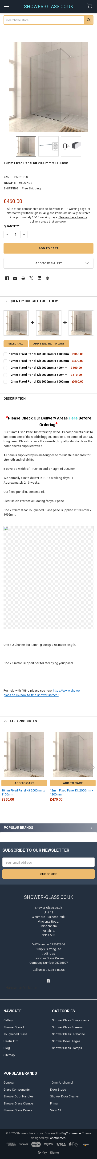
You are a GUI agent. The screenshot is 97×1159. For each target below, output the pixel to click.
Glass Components (17, 1089)
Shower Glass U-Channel (68, 1034)
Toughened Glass (15, 1034)
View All (55, 1110)
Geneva (9, 1082)
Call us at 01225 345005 (49, 969)
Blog (7, 1048)
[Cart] (90, 6)
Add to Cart (24, 783)
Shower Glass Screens (67, 1027)
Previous (4, 767)
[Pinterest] (47, 278)
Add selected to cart (48, 343)
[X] (31, 278)
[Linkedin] (39, 278)
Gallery (8, 1020)
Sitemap (9, 1055)
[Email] (15, 278)
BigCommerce (71, 1133)
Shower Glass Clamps (67, 1048)
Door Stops (58, 1089)
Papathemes (56, 1138)
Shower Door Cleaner (64, 1096)
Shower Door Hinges (66, 1041)
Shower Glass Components (70, 1020)
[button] (49, 263)
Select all (15, 343)
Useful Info (11, 1041)
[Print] (23, 278)
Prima (54, 1103)
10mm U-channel (61, 1082)
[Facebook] (7, 278)
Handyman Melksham (22, 988)
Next (92, 767)
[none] (49, 87)
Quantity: (12, 226)
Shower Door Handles (18, 1096)
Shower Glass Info (16, 1027)
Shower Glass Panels (18, 1110)
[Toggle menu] (6, 6)
